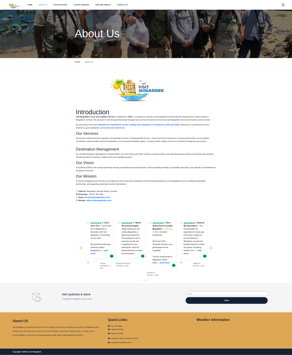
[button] (283, 4)
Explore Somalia (103, 5)
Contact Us (122, 5)
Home (30, 5)
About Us (43, 5)
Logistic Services (81, 5)
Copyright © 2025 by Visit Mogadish (27, 352)
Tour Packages (60, 5)
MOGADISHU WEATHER (239, 333)
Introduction (92, 112)
